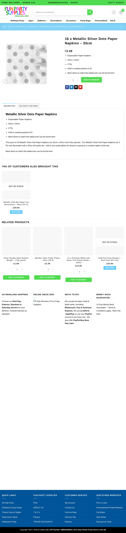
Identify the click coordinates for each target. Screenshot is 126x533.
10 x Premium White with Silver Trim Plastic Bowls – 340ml (79, 260)
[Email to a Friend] (76, 87)
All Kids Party (8, 503)
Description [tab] (9, 106)
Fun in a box (101, 503)
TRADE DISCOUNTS (43, 522)
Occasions (71, 21)
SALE (112, 21)
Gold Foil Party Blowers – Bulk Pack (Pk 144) (109, 259)
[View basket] (121, 12)
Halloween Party (9, 522)
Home (4, 27)
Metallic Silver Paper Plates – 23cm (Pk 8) (47, 259)
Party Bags (85, 21)
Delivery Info (70, 517)
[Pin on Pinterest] (80, 87)
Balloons (42, 21)
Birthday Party (17, 21)
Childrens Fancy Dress (12, 508)
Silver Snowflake (76, 27)
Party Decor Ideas (9, 517)
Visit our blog (70, 512)
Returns (68, 522)
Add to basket (92, 80)
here (112, 73)
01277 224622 (116, 3)
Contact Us (70, 508)
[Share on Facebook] (67, 87)
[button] (114, 12)
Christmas (32, 27)
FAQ (35, 503)
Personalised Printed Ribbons (109, 508)
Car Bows (100, 512)
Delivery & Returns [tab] (28, 106)
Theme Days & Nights (11, 512)
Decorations (56, 21)
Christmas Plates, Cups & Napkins (53, 27)
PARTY (10, 27)
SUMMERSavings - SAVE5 (63, 3)
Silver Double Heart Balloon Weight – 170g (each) (16, 259)
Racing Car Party (103, 522)
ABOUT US (38, 508)
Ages (30, 21)
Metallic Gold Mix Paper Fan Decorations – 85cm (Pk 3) (16, 203)
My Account (70, 503)
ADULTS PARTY (20, 27)
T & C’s (36, 512)
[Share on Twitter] (72, 87)
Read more (16, 212)
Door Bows (101, 517)
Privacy (36, 517)
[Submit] (90, 12)
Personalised (101, 21)
